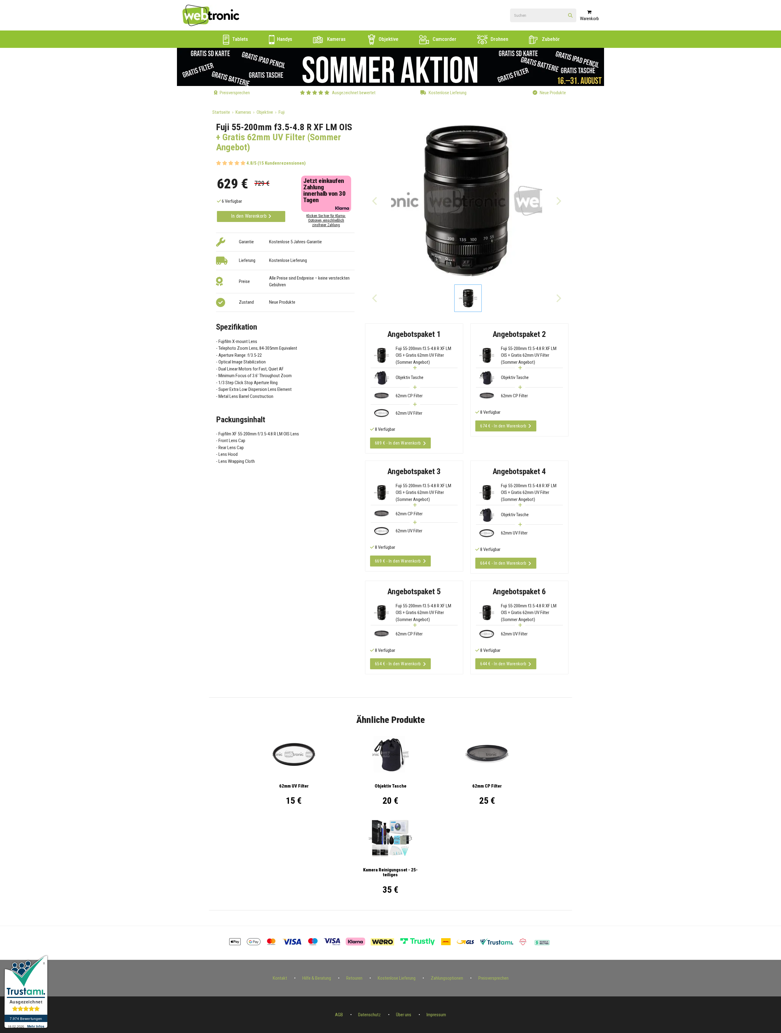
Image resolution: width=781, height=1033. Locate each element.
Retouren (354, 978)
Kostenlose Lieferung (397, 978)
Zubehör (550, 39)
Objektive (387, 39)
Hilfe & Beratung (316, 978)
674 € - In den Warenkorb (503, 426)
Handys (284, 39)
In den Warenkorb (249, 216)
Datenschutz (369, 1014)
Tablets (239, 39)
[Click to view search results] (570, 15)
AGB (339, 1014)
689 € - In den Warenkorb (398, 443)
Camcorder (443, 39)
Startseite (221, 112)
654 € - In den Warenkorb (398, 663)
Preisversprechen (493, 978)
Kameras (336, 39)
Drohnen (498, 39)
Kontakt (280, 978)
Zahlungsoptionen (447, 978)
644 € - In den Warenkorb (503, 663)
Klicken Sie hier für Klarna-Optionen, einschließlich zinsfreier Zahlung (326, 220)
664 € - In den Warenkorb (503, 563)
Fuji (282, 112)
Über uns (403, 1014)
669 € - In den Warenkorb (398, 561)
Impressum (436, 1014)
